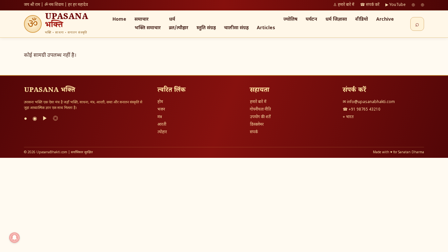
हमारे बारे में (258, 102)
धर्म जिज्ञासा (336, 19)
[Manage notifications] (14, 237)
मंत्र (159, 117)
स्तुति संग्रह (206, 28)
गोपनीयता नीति (260, 109)
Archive (385, 19)
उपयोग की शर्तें (260, 117)
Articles (266, 28)
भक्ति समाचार (147, 28)
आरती (161, 124)
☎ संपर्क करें (369, 5)
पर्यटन (311, 19)
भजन (161, 109)
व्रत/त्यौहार (178, 28)
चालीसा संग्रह (236, 28)
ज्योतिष (290, 19)
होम (160, 102)
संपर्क (254, 132)
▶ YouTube (395, 5)
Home (119, 19)
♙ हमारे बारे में (343, 5)
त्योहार (162, 132)
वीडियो (361, 19)
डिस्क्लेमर (257, 124)
